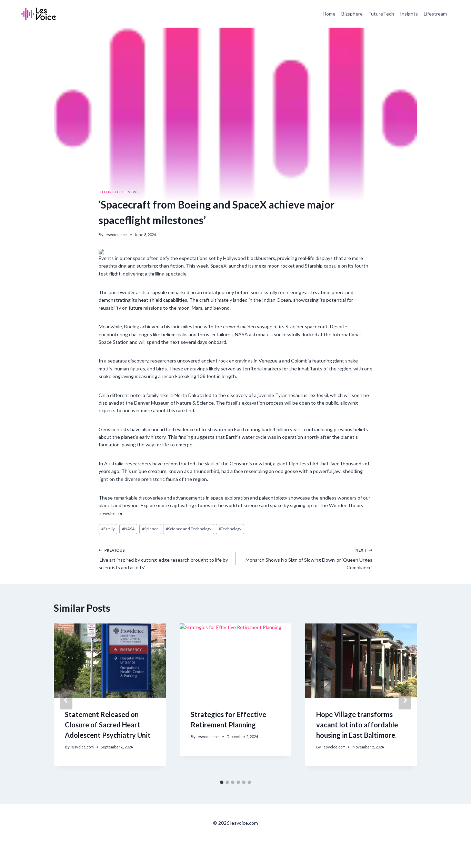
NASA (128, 528)
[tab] (221, 782)
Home (329, 14)
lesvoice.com (116, 234)
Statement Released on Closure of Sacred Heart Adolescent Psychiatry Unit (108, 724)
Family (108, 528)
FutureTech (381, 14)
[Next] (405, 700)
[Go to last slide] (66, 700)
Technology (230, 528)
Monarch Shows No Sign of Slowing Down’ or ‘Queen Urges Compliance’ (308, 559)
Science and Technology (188, 528)
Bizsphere (352, 14)
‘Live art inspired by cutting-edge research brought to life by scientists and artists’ (163, 559)
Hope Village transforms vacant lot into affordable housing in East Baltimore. (357, 724)
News (133, 192)
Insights (409, 14)
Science (150, 528)
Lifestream (435, 14)
